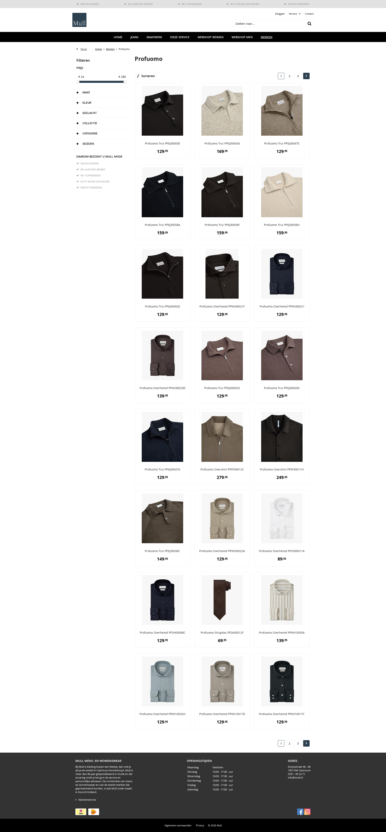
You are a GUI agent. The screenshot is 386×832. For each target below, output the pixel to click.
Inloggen (280, 13)
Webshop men (242, 37)
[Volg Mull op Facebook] (300, 811)
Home (118, 37)
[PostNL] (93, 811)
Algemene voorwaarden (177, 825)
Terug (83, 49)
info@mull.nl (295, 777)
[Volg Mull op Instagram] (307, 811)
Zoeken (309, 23)
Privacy (200, 825)
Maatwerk (154, 37)
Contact (309, 13)
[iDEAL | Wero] (80, 811)
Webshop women (211, 37)
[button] (102, 92)
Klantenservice (87, 799)
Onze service (180, 37)
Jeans (134, 37)
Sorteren (148, 76)
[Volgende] (306, 76)
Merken (266, 37)
